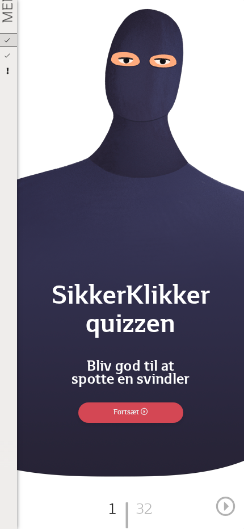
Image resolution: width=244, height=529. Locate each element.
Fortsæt (127, 412)
